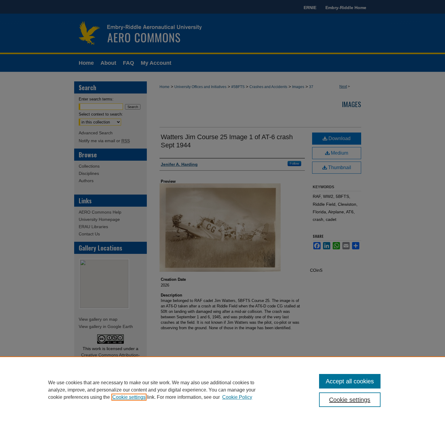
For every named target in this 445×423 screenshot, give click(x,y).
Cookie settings (129, 397)
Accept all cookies (350, 381)
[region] (222, 389)
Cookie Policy (237, 397)
